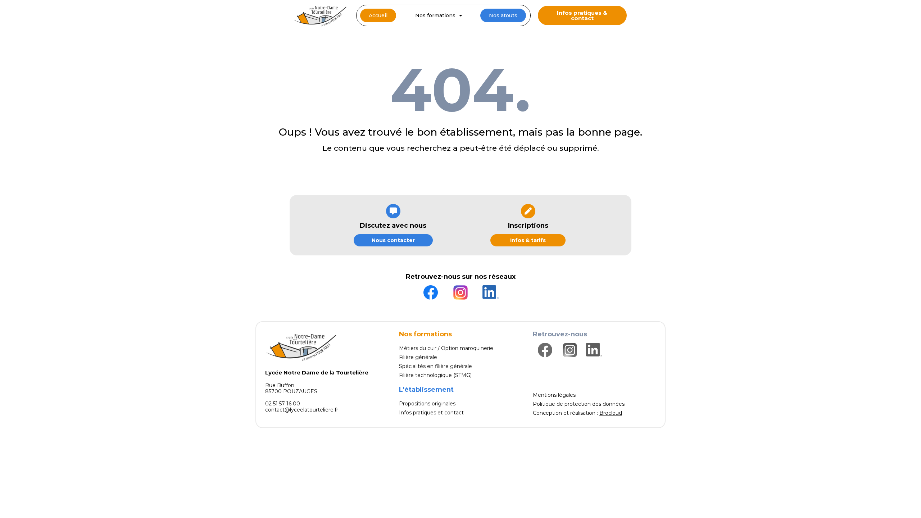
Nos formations (435, 15)
